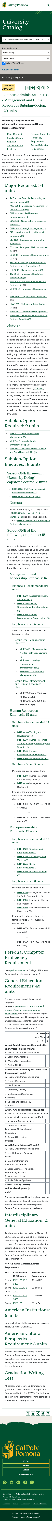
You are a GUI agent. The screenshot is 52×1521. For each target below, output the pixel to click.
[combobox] (26, 39)
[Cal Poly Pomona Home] (15, 5)
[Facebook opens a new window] (25, 1482)
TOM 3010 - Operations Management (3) (29, 311)
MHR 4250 (22, 776)
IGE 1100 (17, 1280)
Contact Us (26, 1474)
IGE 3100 (17, 1303)
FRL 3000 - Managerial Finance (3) (26, 270)
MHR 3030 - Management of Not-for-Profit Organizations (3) (33, 653)
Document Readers (40, 1504)
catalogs (18, 1513)
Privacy (15, 1504)
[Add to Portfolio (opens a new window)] (33, 88)
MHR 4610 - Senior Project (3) (26, 496)
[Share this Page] (38, 88)
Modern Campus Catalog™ (30, 1517)
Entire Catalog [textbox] (8, 53)
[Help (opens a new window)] (48, 88)
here (18, 159)
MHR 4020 (22, 900)
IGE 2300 (17, 1295)
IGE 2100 (17, 1287)
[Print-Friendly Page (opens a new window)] (43, 88)
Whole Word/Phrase (15, 63)
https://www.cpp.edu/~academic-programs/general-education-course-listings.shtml (25, 1010)
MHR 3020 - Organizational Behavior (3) (29, 296)
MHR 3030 (22, 892)
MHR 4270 (22, 783)
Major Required (14, 134)
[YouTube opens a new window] (18, 1482)
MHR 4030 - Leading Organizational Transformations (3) (32, 607)
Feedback (6, 1504)
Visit (26, 1470)
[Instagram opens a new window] (5, 1482)
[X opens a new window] (32, 1482)
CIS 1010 (38, 388)
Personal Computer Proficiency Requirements (40, 138)
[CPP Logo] (21, 1449)
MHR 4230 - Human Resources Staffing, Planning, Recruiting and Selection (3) (33, 743)
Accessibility (25, 1504)
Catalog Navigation (14, 77)
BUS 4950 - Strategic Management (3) (28, 228)
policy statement (18, 970)
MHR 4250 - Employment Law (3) (33, 758)
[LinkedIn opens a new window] (11, 1482)
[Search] (48, 58)
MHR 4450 (22, 907)
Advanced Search (10, 69)
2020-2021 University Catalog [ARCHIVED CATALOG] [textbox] (23, 39)
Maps (26, 1465)
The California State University (23, 1499)
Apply (26, 1461)
